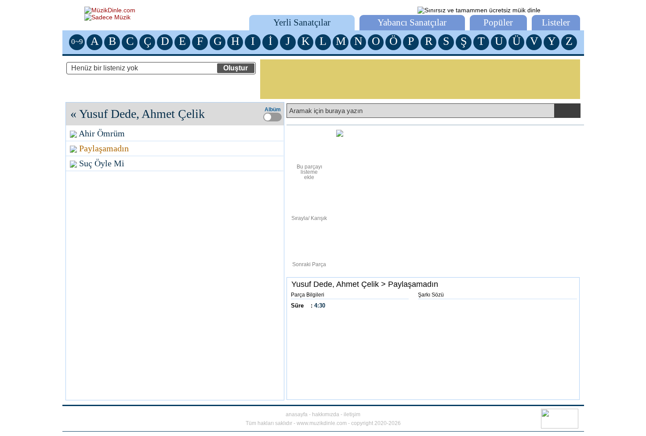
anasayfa (297, 414)
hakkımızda (325, 414)
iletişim (352, 414)
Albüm (273, 109)
